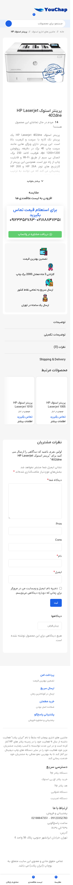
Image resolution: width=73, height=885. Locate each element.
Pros (59, 524)
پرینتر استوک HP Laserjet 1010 (22, 405)
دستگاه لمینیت (59, 798)
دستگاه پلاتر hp (58, 773)
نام (59, 556)
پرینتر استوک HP (19, 31)
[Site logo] (50, 10)
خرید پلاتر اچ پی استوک (54, 779)
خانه (62, 31)
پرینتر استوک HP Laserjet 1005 (56, 405)
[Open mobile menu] (35, 3)
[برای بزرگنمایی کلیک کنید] (58, 78)
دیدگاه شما (54, 480)
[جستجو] (8, 23)
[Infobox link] (50, 678)
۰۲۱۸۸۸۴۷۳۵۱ (48, 220)
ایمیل (58, 572)
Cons (58, 540)
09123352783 (59, 818)
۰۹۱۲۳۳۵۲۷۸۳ (22, 220)
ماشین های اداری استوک (43, 31)
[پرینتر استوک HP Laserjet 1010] (18, 389)
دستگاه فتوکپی (59, 792)
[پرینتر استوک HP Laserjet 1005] (52, 389)
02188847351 (39, 818)
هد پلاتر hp (61, 786)
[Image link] (37, 851)
